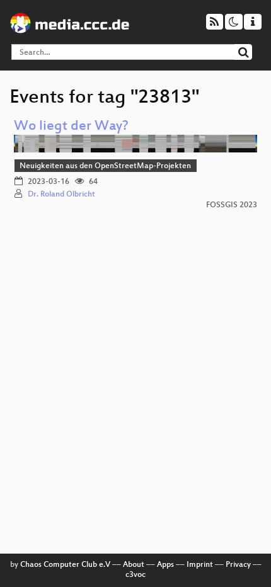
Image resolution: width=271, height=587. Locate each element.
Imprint (200, 565)
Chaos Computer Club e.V (65, 565)
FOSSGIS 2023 (231, 205)
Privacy (238, 565)
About (133, 565)
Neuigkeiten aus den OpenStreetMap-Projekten (105, 166)
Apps (165, 565)
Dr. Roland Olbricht (61, 194)
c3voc (135, 575)
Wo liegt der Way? (71, 127)
